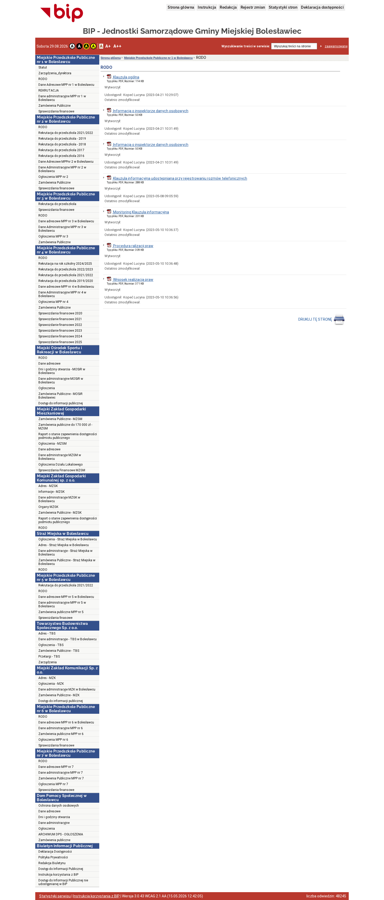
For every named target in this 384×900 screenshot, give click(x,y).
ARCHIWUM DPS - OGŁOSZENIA (60, 834)
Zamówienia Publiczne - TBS (58, 651)
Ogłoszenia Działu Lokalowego (60, 464)
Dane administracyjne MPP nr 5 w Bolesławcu (62, 604)
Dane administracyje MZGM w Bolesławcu (59, 457)
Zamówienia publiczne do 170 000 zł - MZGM (65, 426)
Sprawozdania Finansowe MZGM (61, 470)
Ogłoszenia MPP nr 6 (53, 739)
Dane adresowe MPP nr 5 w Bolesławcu (66, 597)
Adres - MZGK (48, 486)
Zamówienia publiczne (54, 840)
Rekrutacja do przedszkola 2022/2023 (65, 269)
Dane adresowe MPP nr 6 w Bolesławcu (66, 722)
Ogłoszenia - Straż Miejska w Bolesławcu (67, 539)
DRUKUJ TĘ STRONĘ (315, 319)
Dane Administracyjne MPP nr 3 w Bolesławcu (62, 229)
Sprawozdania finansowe (56, 111)
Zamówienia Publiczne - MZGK (60, 512)
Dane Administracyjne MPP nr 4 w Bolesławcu (62, 294)
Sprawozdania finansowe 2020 (60, 313)
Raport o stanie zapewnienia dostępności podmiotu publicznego (67, 436)
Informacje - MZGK (51, 492)
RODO (42, 79)
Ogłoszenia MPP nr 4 (53, 302)
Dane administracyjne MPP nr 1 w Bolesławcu (62, 98)
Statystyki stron (283, 7)
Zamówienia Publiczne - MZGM (60, 419)
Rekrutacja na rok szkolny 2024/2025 (65, 263)
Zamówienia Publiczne (54, 105)
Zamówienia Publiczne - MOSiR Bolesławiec (60, 395)
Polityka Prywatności (53, 857)
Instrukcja (207, 7)
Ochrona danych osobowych (58, 805)
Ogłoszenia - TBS (50, 645)
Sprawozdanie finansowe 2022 (60, 325)
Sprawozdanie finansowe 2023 (60, 330)
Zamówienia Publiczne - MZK (58, 695)
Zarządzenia (47, 662)
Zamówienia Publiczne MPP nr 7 (61, 778)
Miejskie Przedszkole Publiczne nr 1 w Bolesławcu (158, 57)
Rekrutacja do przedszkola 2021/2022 (65, 133)
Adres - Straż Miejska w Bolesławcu (63, 545)
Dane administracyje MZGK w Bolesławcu (59, 499)
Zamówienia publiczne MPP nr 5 (61, 612)
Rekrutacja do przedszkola (57, 204)
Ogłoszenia (46, 388)
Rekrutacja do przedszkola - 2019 (62, 138)
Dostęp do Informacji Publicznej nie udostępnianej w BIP (63, 882)
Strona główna (181, 7)
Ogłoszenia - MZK (51, 684)
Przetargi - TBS (49, 656)
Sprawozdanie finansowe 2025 (60, 342)
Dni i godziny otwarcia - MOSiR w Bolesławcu (61, 371)
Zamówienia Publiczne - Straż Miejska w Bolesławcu (66, 562)
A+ (108, 46)
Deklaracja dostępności (322, 7)
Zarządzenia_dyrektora (54, 73)
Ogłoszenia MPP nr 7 (53, 784)
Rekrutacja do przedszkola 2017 (61, 150)
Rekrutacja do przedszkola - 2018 (62, 144)
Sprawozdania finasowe (55, 618)
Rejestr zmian (253, 7)
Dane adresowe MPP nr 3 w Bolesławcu (66, 221)
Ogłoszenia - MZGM (52, 443)
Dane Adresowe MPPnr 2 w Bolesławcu (66, 161)
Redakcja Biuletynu (52, 863)
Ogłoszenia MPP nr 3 (53, 236)
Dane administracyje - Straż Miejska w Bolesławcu (65, 552)
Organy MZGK (48, 507)
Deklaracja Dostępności (55, 851)
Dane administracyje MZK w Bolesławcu (66, 689)
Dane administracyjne (53, 823)
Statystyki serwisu (55, 896)
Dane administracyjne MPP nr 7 (60, 772)
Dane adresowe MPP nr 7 (56, 767)
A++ (117, 46)
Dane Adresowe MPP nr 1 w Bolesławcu (66, 85)
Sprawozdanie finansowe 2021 (60, 319)
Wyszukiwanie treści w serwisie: (246, 46)
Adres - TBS (46, 633)
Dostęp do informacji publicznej (60, 403)
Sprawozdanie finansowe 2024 (60, 336)
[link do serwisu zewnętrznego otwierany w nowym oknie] (61, 13)
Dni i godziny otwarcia (54, 817)
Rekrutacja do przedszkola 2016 (61, 156)
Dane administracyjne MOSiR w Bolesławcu (60, 380)
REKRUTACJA (48, 90)
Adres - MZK (47, 678)
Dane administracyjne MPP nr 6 (60, 728)
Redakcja (228, 7)
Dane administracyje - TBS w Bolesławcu (67, 639)
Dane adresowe (49, 363)
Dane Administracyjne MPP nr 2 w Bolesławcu (62, 169)
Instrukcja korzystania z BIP (58, 874)
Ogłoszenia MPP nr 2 (53, 177)
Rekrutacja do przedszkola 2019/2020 (65, 281)
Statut (42, 67)
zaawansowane (336, 46)
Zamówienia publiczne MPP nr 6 (61, 734)
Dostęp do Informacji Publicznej (60, 869)
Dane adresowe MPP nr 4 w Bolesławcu (66, 286)
